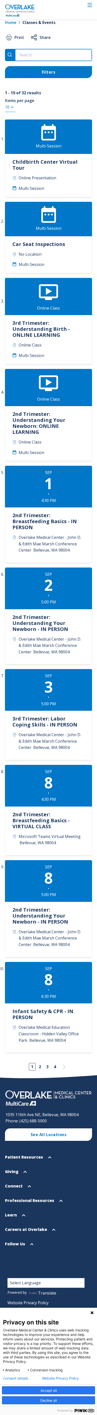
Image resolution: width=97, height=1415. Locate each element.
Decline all (48, 1400)
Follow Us (15, 1246)
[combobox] (48, 55)
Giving (12, 1174)
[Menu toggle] (90, 5)
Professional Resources (30, 1203)
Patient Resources (24, 1159)
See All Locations (49, 1134)
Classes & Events (38, 22)
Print (19, 37)
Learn (11, 1217)
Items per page (19, 100)
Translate (47, 1293)
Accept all (49, 1390)
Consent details (15, 1378)
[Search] (10, 55)
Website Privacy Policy (27, 1302)
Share (45, 37)
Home (10, 22)
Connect (14, 1188)
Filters (48, 72)
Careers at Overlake (26, 1232)
